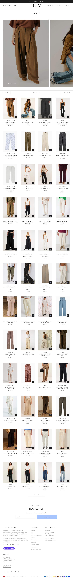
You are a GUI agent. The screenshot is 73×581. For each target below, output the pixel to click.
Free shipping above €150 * (36, 1)
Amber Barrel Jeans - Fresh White (45, 255)
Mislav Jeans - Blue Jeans (27, 123)
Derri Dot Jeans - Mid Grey (62, 156)
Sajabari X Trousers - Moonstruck (45, 454)
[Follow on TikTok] (15, 572)
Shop (14, 5)
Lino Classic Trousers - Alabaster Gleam (28, 322)
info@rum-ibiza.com (7, 567)
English (49, 5)
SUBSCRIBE (47, 517)
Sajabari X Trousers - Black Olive (62, 421)
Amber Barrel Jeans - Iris (45, 487)
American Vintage (10, 120)
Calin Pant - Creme (45, 155)
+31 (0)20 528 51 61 (49, 538)
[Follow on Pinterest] (11, 572)
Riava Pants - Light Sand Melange (45, 355)
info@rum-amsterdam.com (50, 540)
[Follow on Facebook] (4, 572)
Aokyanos (27, 418)
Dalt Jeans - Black (27, 486)
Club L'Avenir (45, 120)
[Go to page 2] (43, 494)
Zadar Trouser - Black (10, 453)
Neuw (62, 120)
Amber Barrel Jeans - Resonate (28, 222)
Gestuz (45, 352)
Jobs (32, 533)
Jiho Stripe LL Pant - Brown (10, 355)
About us (33, 530)
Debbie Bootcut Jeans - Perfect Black (62, 123)
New (4, 5)
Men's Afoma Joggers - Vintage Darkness (62, 388)
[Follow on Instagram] (8, 572)
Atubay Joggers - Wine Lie (62, 189)
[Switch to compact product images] (7, 92)
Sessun (62, 451)
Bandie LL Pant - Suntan (28, 388)
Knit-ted (28, 352)
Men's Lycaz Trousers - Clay (10, 288)
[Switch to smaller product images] (5, 92)
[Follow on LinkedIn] (19, 572)
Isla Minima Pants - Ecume (62, 454)
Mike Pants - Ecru (28, 188)
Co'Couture (28, 153)
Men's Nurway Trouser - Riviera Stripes (10, 156)
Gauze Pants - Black (10, 255)
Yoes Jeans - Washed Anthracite (45, 123)
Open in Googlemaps (49, 535)
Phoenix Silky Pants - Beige (28, 421)
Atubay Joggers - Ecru (27, 453)
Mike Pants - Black (45, 188)
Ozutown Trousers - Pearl (63, 222)
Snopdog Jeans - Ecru (10, 420)
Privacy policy (34, 540)
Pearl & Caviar (10, 253)
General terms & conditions (36, 535)
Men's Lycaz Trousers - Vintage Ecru (10, 189)
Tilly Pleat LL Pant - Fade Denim (62, 322)
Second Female (27, 319)
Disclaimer (33, 537)
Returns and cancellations (36, 549)
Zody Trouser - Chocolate (45, 421)
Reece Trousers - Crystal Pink (10, 388)
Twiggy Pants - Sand (28, 354)
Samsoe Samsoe (62, 418)
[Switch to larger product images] (2, 92)
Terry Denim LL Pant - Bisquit (62, 288)
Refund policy (33, 542)
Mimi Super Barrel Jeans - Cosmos (28, 255)
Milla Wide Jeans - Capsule (62, 487)
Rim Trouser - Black (10, 486)
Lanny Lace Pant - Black (28, 288)
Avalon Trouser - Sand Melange (10, 322)
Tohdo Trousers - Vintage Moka (10, 123)
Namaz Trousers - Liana (10, 221)
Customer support (34, 547)
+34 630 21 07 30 (7, 565)
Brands (9, 5)
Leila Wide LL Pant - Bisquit (45, 288)
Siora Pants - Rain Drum (62, 355)
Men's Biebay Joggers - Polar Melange (45, 322)
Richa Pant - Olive (28, 155)
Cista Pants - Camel (45, 387)
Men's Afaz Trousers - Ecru (62, 255)
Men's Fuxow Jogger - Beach (45, 222)
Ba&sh (27, 120)
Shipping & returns (35, 544)
